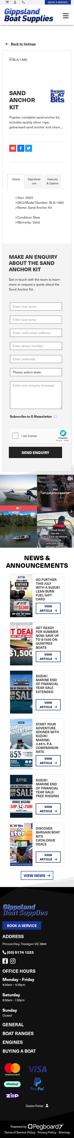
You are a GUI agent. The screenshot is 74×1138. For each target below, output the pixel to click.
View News (34, 875)
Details (16, 179)
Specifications (34, 181)
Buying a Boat (19, 1051)
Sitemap (64, 1132)
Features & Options (52, 181)
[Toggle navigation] (66, 15)
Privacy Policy (47, 1132)
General (13, 1024)
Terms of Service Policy (19, 1132)
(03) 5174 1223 (20, 952)
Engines (12, 1042)
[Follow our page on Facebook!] (5, 962)
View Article (46, 608)
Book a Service (22, 925)
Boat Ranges (18, 1033)
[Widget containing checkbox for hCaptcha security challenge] (40, 436)
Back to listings (23, 43)
